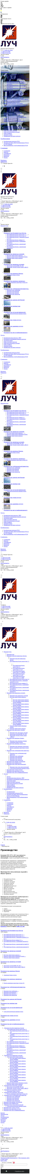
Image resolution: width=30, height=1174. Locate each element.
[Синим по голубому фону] (1, 12)
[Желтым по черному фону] (1, 11)
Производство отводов (13, 110)
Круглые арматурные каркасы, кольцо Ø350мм (18, 1067)
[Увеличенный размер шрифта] (2, 6)
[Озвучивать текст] (2, 20)
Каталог (3, 1113)
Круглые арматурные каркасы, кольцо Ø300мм (18, 1064)
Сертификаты (7, 153)
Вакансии (6, 156)
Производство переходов (13, 111)
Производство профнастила (11, 114)
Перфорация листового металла (12, 136)
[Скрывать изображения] (1, 17)
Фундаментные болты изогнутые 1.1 (16, 76)
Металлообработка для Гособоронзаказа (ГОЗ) (16, 145)
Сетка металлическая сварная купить (16, 117)
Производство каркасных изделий (13, 91)
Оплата (6, 157)
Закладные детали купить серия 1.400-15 (17, 99)
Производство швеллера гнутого (12, 120)
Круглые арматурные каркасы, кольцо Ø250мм (18, 1061)
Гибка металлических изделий (12, 132)
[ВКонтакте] (4, 166)
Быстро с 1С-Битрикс (7, 1162)
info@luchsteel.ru (5, 57)
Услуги (2, 124)
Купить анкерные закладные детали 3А (17, 104)
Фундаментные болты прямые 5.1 (16, 81)
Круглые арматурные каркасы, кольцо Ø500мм (18, 1075)
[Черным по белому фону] (1, 9)
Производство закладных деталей (13, 96)
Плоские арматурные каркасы (15, 95)
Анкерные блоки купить (13, 102)
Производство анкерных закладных (13, 103)
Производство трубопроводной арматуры (15, 106)
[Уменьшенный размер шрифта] (1, 2)
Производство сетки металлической (13, 115)
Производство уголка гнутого (11, 118)
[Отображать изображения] (1, 15)
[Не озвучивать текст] (1, 22)
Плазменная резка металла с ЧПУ (12, 126)
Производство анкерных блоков (12, 100)
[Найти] (2, 1166)
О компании (4, 148)
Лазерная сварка (8, 134)
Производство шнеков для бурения (13, 113)
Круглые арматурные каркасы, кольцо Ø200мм (18, 1059)
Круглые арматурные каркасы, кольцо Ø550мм (18, 1078)
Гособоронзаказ (5, 139)
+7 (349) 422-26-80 (8, 50)
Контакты (4, 160)
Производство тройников (13, 107)
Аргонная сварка (8, 129)
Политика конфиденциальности (9, 1158)
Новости (6, 152)
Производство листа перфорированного (14, 121)
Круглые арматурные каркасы (15, 92)
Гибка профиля (8, 133)
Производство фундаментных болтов (14, 74)
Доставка (3, 1121)
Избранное (4, 161)
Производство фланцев (13, 109)
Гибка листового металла (10, 130)
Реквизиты (6, 155)
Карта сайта (4, 1160)
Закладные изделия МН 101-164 (15, 98)
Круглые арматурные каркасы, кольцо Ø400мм (18, 1069)
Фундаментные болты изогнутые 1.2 (16, 77)
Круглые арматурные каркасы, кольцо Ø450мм (18, 1072)
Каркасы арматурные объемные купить (17, 93)
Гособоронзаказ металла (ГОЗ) (12, 141)
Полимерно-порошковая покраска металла (15, 128)
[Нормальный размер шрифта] (2, 4)
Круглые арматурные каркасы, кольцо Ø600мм (18, 1080)
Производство (5, 72)
